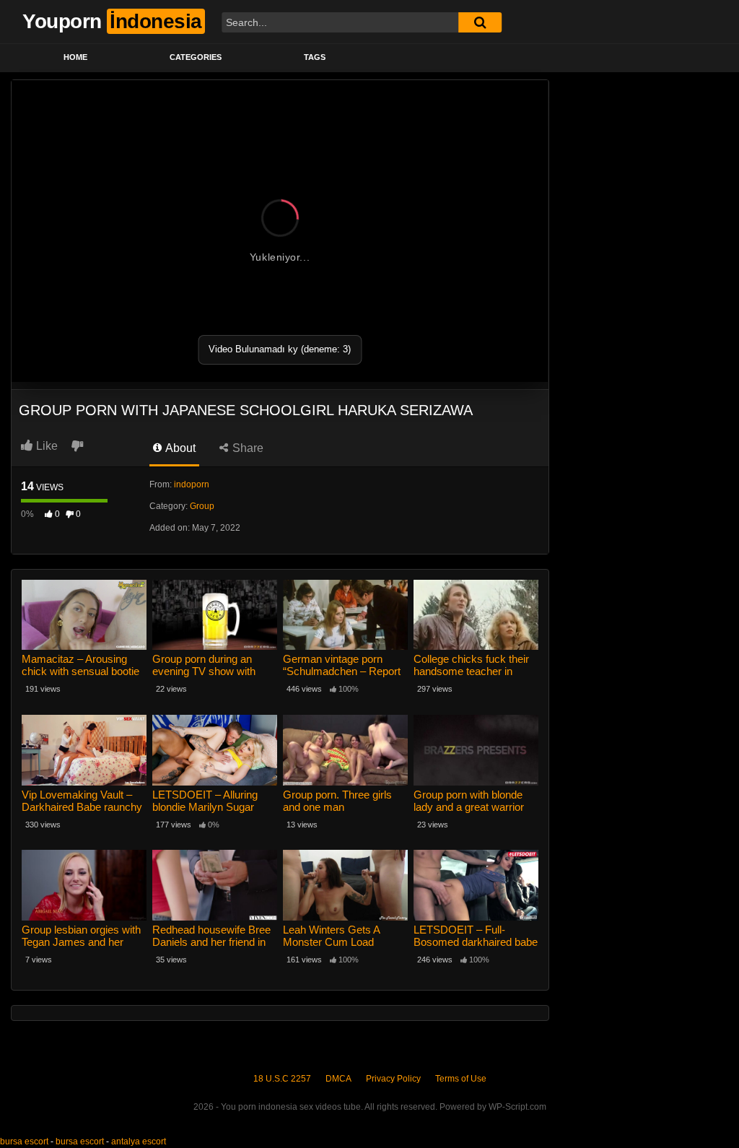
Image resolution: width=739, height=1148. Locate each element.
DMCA (338, 1079)
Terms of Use (460, 1079)
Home (75, 57)
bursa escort (24, 1141)
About (179, 448)
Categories (196, 57)
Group (202, 506)
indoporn (191, 484)
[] (480, 22)
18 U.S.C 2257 (282, 1079)
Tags (314, 57)
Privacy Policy (393, 1079)
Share (246, 448)
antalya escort (138, 1141)
